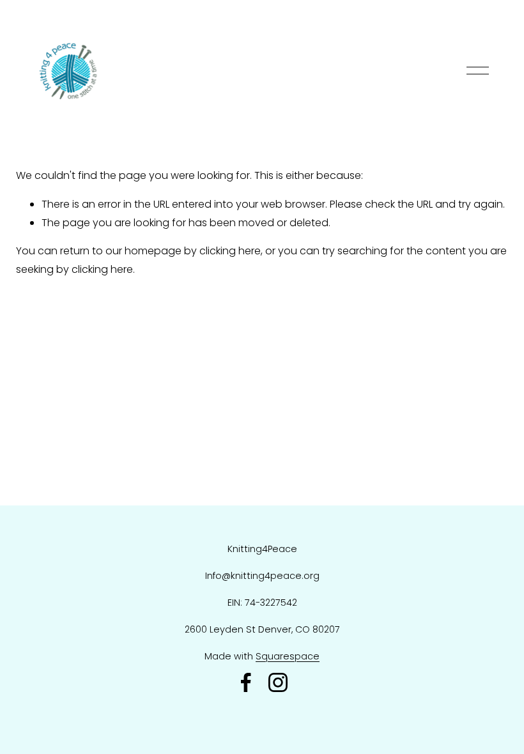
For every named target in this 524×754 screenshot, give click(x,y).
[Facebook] (246, 682)
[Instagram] (278, 682)
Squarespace (288, 656)
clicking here (230, 250)
